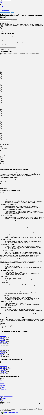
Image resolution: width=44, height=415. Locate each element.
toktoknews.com (3, 353)
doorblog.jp (2, 385)
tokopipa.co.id (3, 336)
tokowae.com (3, 344)
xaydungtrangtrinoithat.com (6, 396)
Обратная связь (5, 10)
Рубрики (4, 9)
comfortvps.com (3, 366)
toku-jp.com (2, 355)
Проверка (4, 6)
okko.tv (1, 393)
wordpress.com (3, 389)
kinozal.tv (2, 383)
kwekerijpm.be (3, 370)
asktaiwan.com (3, 372)
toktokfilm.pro (3, 349)
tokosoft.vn (2, 340)
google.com (2, 391)
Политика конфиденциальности (12, 412)
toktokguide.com (3, 351)
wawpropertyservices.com (5, 368)
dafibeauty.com (3, 380)
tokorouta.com (3, 338)
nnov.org (2, 400)
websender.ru (3, 398)
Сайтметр (2, 2)
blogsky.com (2, 387)
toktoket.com (3, 347)
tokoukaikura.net (3, 342)
